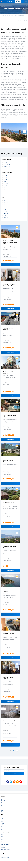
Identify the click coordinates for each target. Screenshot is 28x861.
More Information (10, 265)
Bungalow (6, 177)
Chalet (5, 179)
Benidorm (6, 207)
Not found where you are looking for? (7, 850)
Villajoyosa (6, 217)
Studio (5, 189)
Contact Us (3, 847)
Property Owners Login (5, 857)
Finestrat (6, 211)
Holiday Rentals (7, 166)
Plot (5, 187)
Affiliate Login (3, 855)
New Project (6, 185)
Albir (5, 200)
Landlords (2, 839)
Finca (5, 181)
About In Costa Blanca (5, 844)
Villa (5, 192)
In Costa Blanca (4, 15)
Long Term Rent (7, 164)
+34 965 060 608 (10, 1)
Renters (2, 834)
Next (24, 131)
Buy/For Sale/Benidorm (19, 15)
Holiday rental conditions (5, 849)
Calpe (5, 209)
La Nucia (6, 213)
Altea (5, 204)
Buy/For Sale (11, 15)
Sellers (2, 837)
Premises (6, 183)
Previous (3, 131)
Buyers (2, 836)
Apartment (6, 175)
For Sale (5, 162)
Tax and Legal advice (4, 846)
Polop (5, 215)
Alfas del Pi (6, 202)
